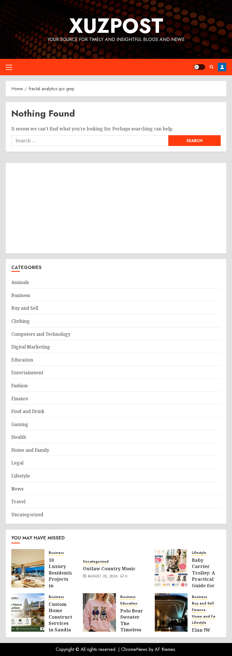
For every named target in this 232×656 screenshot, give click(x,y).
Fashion (19, 385)
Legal (17, 463)
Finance (19, 398)
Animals (20, 282)
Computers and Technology (40, 334)
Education (22, 360)
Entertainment (27, 372)
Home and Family (30, 450)
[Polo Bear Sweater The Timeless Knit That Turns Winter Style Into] (99, 612)
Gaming (19, 424)
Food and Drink (27, 411)
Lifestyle (20, 476)
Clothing (20, 321)
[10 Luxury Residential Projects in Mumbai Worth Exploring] (27, 568)
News (17, 489)
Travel (18, 501)
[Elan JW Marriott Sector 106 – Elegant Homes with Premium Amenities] (171, 612)
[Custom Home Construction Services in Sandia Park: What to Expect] (27, 612)
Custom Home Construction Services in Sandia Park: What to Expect (64, 626)
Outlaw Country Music (109, 568)
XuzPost (116, 25)
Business (20, 295)
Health (18, 437)
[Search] (211, 66)
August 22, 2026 (103, 576)
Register (222, 67)
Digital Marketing (30, 347)
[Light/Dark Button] (199, 67)
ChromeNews (134, 649)
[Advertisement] (116, 208)
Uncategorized (27, 514)
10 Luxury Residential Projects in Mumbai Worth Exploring (62, 582)
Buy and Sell (24, 308)
